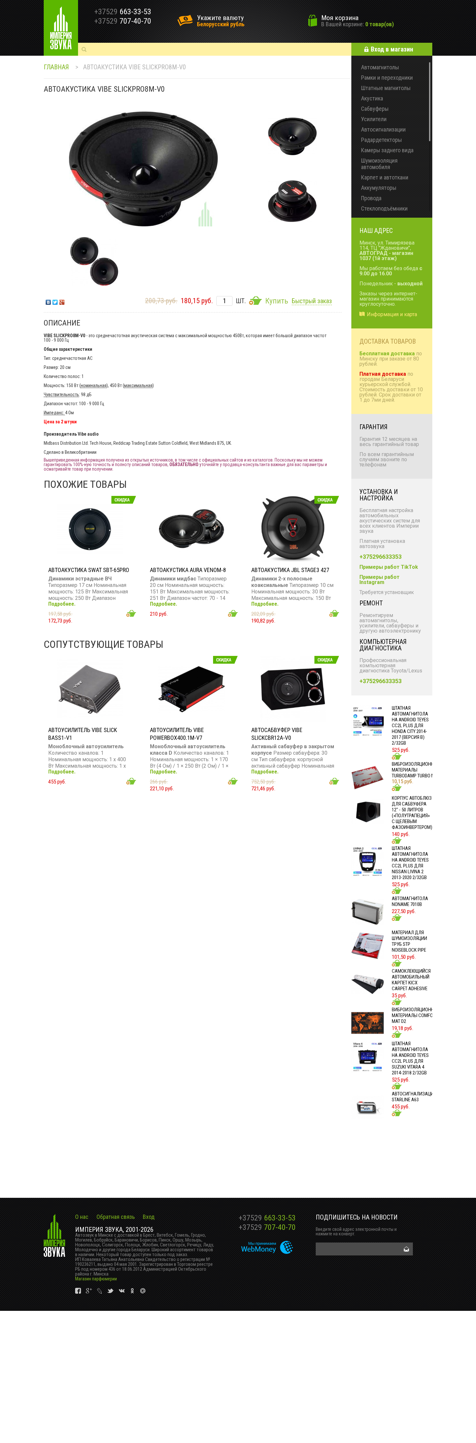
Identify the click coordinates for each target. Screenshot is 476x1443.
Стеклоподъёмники (384, 208)
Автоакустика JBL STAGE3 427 (290, 570)
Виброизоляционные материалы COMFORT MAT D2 (416, 1015)
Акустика (372, 98)
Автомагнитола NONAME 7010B (410, 901)
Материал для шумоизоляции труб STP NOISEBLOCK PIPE (409, 941)
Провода (371, 198)
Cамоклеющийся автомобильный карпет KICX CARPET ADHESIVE (411, 979)
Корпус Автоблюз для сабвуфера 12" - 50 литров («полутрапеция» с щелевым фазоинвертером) (412, 812)
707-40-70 (267, 1227)
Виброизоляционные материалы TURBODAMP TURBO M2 (416, 770)
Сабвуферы (375, 108)
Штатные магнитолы (386, 88)
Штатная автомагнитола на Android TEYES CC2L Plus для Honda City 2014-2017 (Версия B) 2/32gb (410, 725)
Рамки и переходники (387, 77)
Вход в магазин (392, 49)
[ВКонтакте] (48, 300)
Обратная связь (115, 1216)
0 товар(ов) (379, 24)
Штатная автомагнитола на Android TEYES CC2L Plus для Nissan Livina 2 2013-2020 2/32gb (410, 862)
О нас (81, 1216)
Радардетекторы (381, 139)
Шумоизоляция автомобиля (379, 163)
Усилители (374, 119)
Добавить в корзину (131, 613)
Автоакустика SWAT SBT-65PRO (88, 570)
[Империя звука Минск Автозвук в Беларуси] (61, 28)
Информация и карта (392, 314)
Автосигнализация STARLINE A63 (414, 1097)
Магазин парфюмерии (96, 1278)
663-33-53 (267, 1217)
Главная (56, 67)
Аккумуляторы (378, 187)
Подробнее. (61, 604)
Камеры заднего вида (387, 150)
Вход (148, 1216)
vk (78, 1291)
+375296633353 (380, 556)
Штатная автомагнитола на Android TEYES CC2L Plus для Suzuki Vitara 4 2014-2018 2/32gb (410, 1058)
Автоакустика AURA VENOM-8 (188, 570)
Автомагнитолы (380, 67)
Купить (276, 300)
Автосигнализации (383, 129)
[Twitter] (55, 300)
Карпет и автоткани (384, 177)
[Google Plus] (62, 300)
